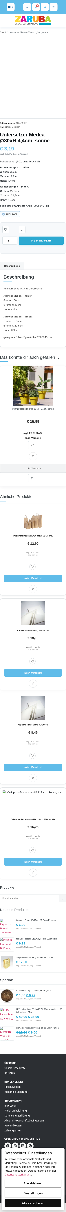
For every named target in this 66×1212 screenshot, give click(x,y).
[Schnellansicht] (33, 456)
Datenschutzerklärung (18, 1174)
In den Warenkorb (41, 240)
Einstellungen (33, 1193)
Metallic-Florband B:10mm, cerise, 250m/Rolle (36, 939)
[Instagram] (15, 1145)
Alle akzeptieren (33, 1203)
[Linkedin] (22, 1145)
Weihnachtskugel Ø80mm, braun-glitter (33, 990)
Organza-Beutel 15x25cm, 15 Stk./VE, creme (36, 920)
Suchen (62, 898)
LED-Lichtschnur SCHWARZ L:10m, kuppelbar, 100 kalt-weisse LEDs (39, 1010)
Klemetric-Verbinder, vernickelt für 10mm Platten (37, 1028)
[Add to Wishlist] (5, 229)
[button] (22, 229)
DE (10, 7)
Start (2, 32)
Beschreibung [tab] (12, 266)
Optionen (16, 127)
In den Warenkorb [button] (33, 468)
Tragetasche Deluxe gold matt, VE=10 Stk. (35, 957)
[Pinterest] (30, 1145)
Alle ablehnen (33, 1183)
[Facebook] (7, 1145)
